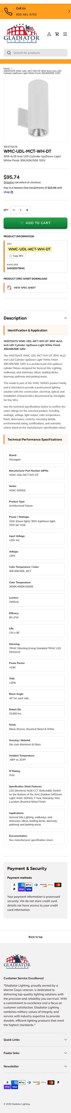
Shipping (9, 182)
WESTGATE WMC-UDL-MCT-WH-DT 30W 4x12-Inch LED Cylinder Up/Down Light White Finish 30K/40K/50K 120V (32, 72)
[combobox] (35, 53)
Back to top (36, 937)
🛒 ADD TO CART (35, 223)
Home (7, 69)
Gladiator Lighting (21, 1104)
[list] (35, 110)
